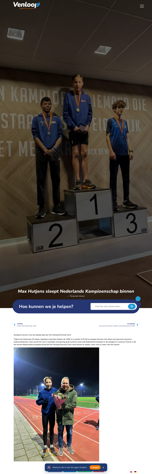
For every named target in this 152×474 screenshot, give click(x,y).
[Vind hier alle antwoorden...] (113, 306)
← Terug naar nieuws (76, 296)
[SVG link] (142, 6)
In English (95, 467)
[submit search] (132, 306)
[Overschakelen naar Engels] (131, 471)
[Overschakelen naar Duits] (135, 471)
